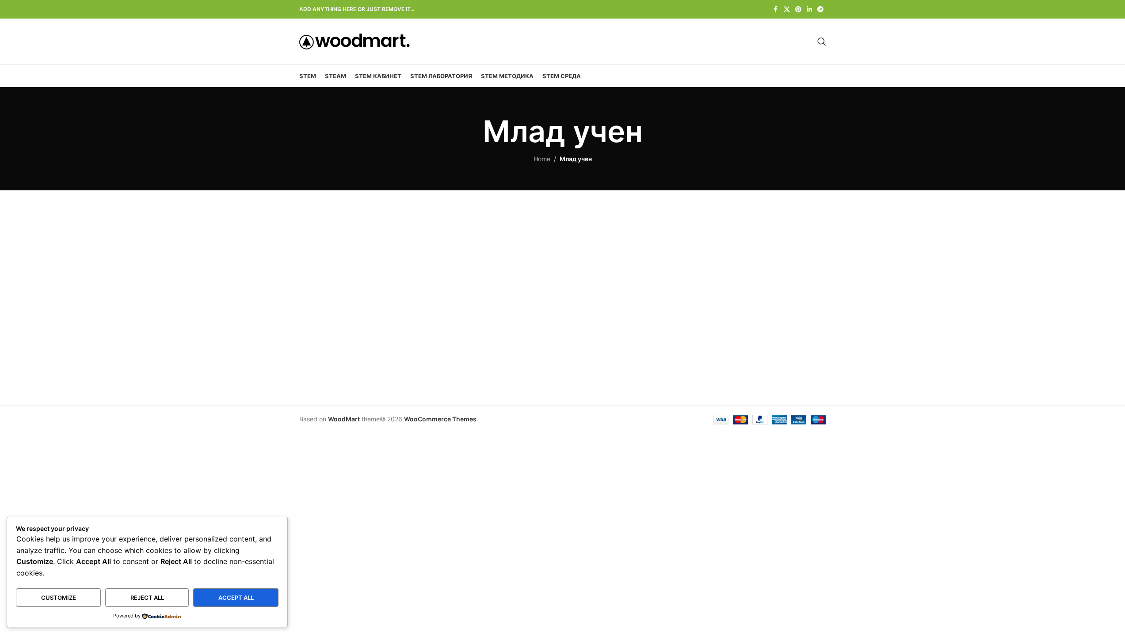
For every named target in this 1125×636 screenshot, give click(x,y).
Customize (58, 597)
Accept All (236, 597)
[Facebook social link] (775, 9)
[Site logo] (354, 41)
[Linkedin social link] (809, 9)
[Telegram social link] (820, 9)
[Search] (822, 41)
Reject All (147, 597)
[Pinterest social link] (798, 9)
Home (542, 159)
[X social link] (787, 9)
